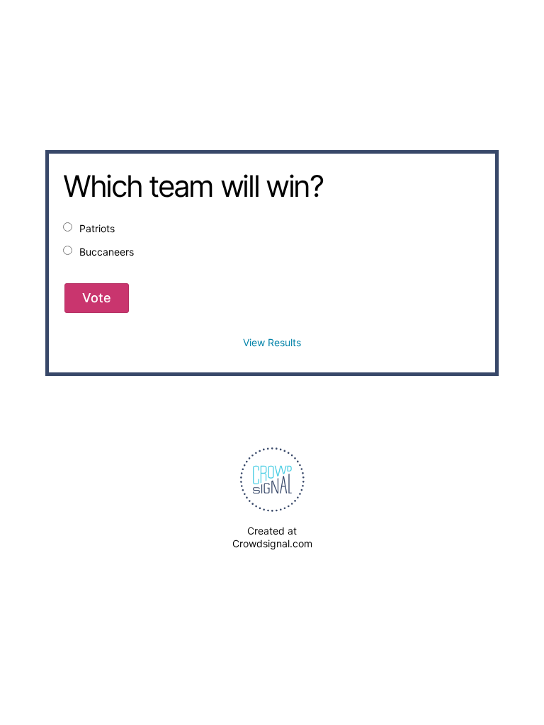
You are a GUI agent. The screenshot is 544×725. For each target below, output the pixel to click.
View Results (272, 342)
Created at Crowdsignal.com (272, 537)
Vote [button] (96, 297)
